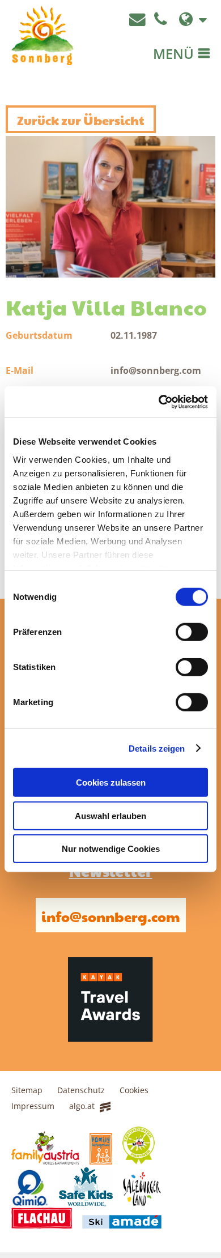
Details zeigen (157, 748)
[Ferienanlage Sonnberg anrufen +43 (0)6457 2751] (161, 19)
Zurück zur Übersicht (80, 118)
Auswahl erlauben (110, 815)
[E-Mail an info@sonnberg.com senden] (138, 19)
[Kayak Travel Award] (110, 1037)
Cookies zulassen (111, 782)
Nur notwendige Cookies (111, 849)
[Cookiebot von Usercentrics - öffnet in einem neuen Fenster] (159, 401)
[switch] (192, 632)
